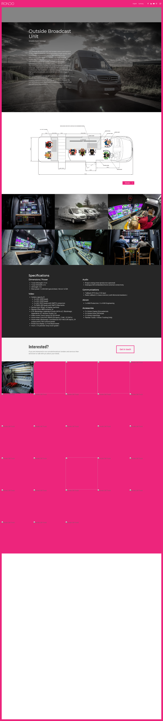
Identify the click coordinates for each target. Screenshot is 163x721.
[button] (160, 4)
